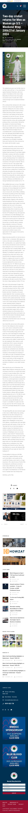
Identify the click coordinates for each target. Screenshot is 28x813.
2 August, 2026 (15, 601)
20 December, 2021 (8, 660)
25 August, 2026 (15, 579)
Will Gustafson (9, 37)
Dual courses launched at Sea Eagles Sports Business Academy (17, 620)
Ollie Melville (19, 660)
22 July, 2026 (15, 612)
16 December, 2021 (8, 676)
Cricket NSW (12, 804)
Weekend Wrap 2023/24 (11, 40)
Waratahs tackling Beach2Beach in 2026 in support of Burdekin (16, 608)
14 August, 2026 (15, 592)
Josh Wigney (15, 581)
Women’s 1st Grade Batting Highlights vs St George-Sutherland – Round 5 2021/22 (14, 672)
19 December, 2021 (8, 667)
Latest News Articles (10, 39)
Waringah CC (14, 802)
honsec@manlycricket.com (11, 700)
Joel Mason (14, 603)
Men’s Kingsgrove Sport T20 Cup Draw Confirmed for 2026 (17, 575)
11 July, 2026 (15, 624)
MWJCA (5, 802)
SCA (4, 804)
